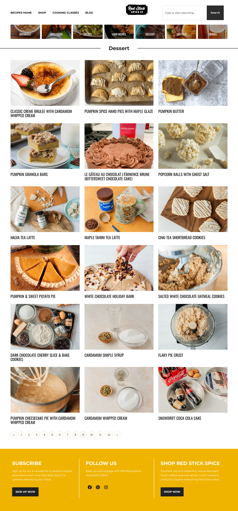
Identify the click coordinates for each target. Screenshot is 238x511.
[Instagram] (106, 487)
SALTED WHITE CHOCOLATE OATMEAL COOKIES (191, 296)
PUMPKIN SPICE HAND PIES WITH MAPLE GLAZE (119, 111)
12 (110, 433)
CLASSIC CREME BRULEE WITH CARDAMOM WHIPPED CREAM (41, 113)
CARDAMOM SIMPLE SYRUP (104, 355)
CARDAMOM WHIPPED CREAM (106, 418)
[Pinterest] (98, 487)
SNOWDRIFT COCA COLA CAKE (179, 418)
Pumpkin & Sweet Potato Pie (33, 296)
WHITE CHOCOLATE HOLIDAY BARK (109, 296)
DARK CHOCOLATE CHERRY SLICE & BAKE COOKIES (40, 357)
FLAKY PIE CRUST (170, 355)
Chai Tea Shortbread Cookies (181, 237)
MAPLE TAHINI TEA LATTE (102, 237)
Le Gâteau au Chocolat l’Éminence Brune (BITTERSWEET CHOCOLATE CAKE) (117, 176)
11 (101, 433)
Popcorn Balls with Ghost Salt (183, 174)
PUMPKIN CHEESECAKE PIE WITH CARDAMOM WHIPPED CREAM (43, 420)
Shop (42, 12)
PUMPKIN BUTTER (171, 111)
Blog (89, 12)
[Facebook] (90, 487)
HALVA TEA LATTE (23, 237)
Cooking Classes (66, 12)
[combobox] (183, 13)
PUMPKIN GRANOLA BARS (29, 174)
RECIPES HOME (21, 12)
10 (92, 433)
